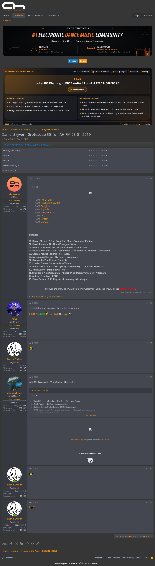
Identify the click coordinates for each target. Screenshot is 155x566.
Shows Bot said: (38, 390)
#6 (151, 502)
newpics (65, 314)
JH (30, 314)
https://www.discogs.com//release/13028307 (90, 440)
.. (90, 461)
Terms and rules (113, 557)
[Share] (147, 178)
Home (7, 15)
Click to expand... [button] (90, 415)
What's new (34, 15)
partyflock (54, 314)
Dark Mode (9, 557)
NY (35, 314)
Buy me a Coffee (52, 296)
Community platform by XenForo (78, 563)
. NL (40, 215)
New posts (6, 20)
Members (51, 15)
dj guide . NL (44, 209)
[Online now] (14, 356)
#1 (151, 178)
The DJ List (43, 199)
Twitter (41, 218)
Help (138, 557)
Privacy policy (128, 557)
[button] (42, 15)
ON (32, 314)
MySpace (42, 221)
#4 (151, 377)
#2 (151, 303)
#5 (151, 468)
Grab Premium (37, 296)
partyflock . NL (45, 212)
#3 (151, 343)
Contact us (98, 557)
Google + (42, 206)
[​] (90, 193)
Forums (19, 15)
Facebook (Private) (47, 202)
